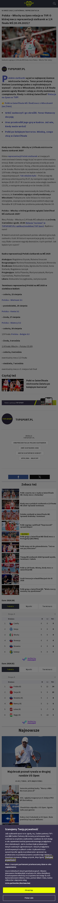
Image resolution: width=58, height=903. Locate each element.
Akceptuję (29, 890)
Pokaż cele (29, 898)
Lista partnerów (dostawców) (17, 883)
